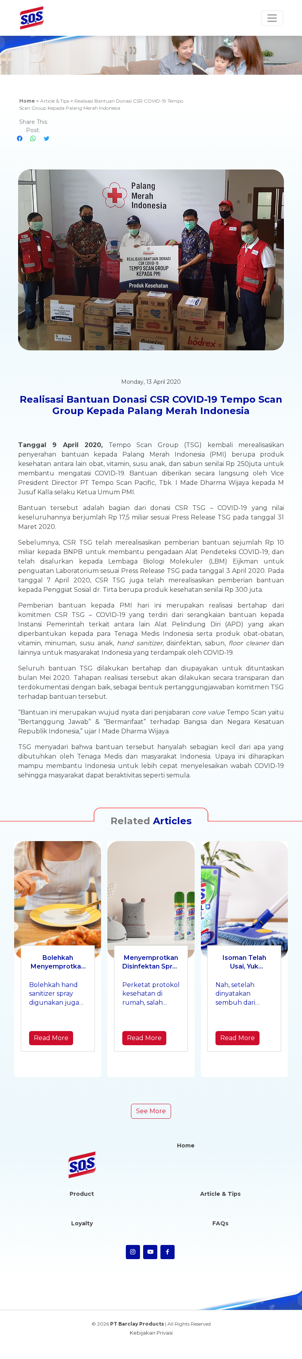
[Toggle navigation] (272, 18)
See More (151, 1111)
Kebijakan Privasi (151, 1333)
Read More (51, 1038)
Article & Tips (54, 101)
